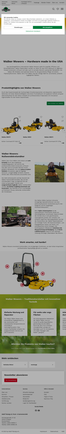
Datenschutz (29, 31)
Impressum (37, 31)
